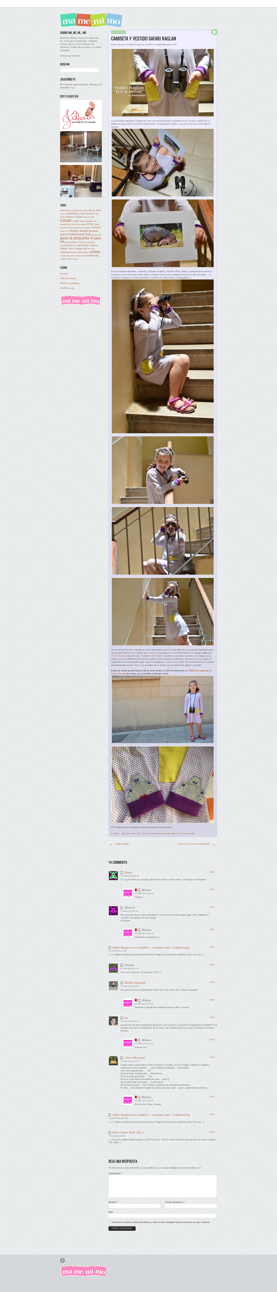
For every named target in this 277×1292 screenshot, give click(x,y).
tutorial (64, 252)
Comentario (115, 1173)
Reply (212, 872)
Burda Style (95, 210)
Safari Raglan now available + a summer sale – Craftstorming (151, 1114)
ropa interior (82, 245)
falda (81, 221)
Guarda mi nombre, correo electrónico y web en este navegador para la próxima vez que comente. (161, 1222)
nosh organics (85, 228)
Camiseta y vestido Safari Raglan (143, 38)
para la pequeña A (158, 833)
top (85, 248)
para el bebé (68, 234)
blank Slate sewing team (71, 210)
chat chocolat (89, 217)
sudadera (93, 245)
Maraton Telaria (66, 228)
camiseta (71, 213)
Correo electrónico (175, 1202)
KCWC (90, 224)
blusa (86, 210)
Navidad (76, 228)
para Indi (84, 234)
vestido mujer (80, 256)
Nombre (113, 1202)
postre (74, 242)
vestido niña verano (68, 259)
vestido (192, 833)
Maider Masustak (135, 982)
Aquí (73, 87)
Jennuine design (79, 224)
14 (141, 833)
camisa (63, 214)
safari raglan (171, 833)
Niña (133, 833)
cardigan (82, 214)
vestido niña (92, 255)
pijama (68, 242)
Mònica (116, 833)
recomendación (68, 245)
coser (148, 833)
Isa (126, 1017)
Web (111, 1212)
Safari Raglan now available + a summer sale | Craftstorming (150, 947)
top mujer (91, 249)
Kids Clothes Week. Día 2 (128, 1132)
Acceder (64, 273)
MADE (97, 224)
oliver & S (64, 231)
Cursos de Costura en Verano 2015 (196, 843)
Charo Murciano (134, 1057)
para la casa (96, 235)
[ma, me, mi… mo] (92, 25)
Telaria (137, 665)
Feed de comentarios (70, 283)
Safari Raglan (156, 656)
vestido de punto (67, 256)
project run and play (86, 242)
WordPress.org (67, 288)
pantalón (94, 230)
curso (75, 221)
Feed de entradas (68, 278)
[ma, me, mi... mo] (81, 304)
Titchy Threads (118, 656)
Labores (128, 833)
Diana (128, 872)
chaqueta (79, 217)
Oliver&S (96, 227)
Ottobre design (78, 230)
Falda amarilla (119, 843)
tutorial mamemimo (78, 252)
